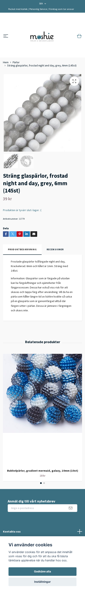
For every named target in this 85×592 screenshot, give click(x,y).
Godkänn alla (42, 571)
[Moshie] (42, 36)
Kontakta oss (12, 531)
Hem (5, 62)
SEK (41, 3)
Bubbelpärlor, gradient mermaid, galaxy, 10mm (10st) (42, 470)
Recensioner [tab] (55, 249)
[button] (41, 483)
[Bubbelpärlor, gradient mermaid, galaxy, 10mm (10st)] (42, 410)
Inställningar (42, 581)
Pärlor (16, 62)
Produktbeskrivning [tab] (22, 249)
